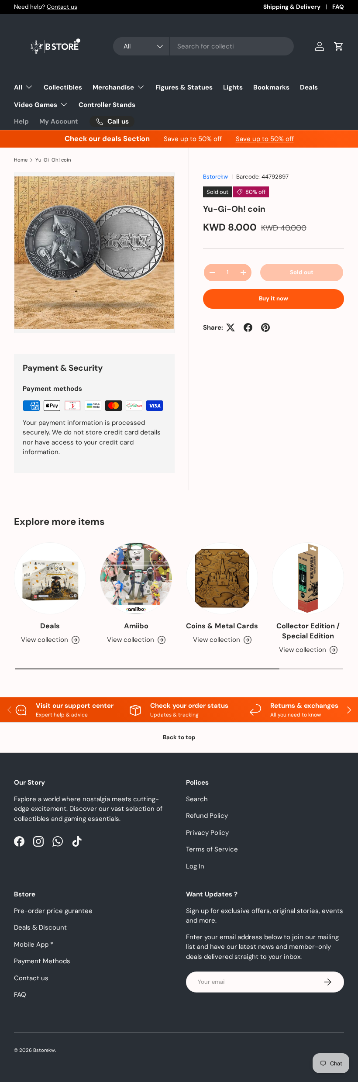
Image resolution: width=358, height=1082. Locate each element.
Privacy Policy (207, 832)
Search (197, 799)
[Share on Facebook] (248, 327)
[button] (338, 46)
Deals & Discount (40, 927)
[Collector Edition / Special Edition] (308, 578)
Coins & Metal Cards (222, 626)
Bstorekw (215, 176)
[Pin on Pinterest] (265, 327)
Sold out (301, 272)
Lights (233, 87)
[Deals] (50, 578)
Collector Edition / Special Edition (308, 631)
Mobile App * (33, 944)
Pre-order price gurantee (53, 910)
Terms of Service (212, 849)
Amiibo (136, 626)
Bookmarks (271, 87)
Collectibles (63, 87)
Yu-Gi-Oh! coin (53, 160)
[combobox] (203, 46)
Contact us (62, 6)
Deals (309, 87)
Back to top (179, 737)
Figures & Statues (184, 87)
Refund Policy (207, 815)
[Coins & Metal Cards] (222, 578)
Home (21, 160)
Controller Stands (107, 104)
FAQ (338, 6)
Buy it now (273, 298)
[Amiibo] (136, 578)
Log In (195, 866)
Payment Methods (42, 961)
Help (21, 121)
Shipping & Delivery (291, 6)
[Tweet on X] (230, 327)
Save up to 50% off (265, 138)
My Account (58, 121)
